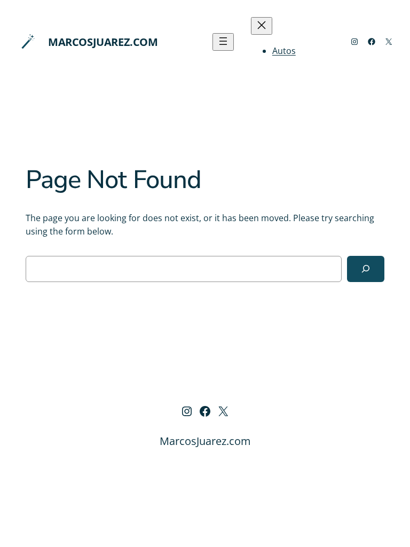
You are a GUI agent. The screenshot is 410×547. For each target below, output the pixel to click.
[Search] (365, 269)
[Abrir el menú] (223, 42)
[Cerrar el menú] (261, 26)
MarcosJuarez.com (103, 42)
